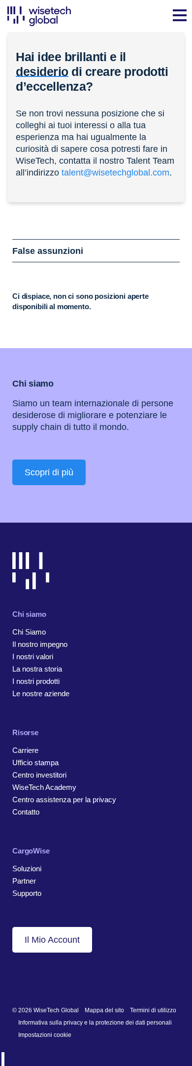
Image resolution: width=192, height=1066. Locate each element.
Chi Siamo (29, 632)
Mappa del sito (104, 1010)
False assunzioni (47, 251)
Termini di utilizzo (153, 1010)
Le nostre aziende (40, 693)
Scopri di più (49, 472)
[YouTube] (62, 978)
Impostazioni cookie (44, 1034)
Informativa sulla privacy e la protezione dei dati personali (95, 1022)
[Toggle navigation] (179, 16)
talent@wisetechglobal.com (115, 173)
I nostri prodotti (36, 681)
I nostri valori (32, 656)
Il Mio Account (52, 940)
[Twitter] (47, 978)
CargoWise (31, 851)
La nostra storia (37, 669)
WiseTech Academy (44, 787)
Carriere (25, 750)
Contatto (25, 812)
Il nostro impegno (39, 644)
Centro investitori (39, 775)
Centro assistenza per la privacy (64, 799)
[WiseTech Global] (39, 16)
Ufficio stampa (35, 762)
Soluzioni (26, 868)
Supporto (26, 893)
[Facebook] (32, 978)
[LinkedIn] (17, 978)
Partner (24, 881)
